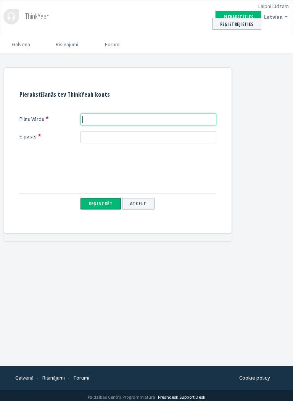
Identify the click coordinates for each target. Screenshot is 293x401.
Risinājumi (67, 44)
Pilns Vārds (31, 118)
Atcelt (138, 203)
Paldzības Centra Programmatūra (122, 397)
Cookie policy (254, 377)
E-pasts (28, 136)
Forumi (113, 44)
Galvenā (21, 44)
